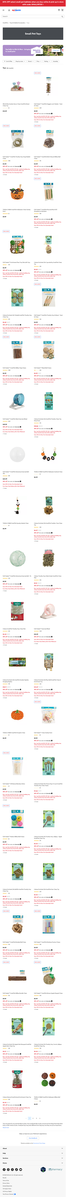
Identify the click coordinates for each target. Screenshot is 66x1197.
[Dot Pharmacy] (54, 1160)
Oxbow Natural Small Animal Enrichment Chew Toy (17, 1097)
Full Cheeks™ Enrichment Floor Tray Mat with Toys (16, 262)
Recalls (4, 1168)
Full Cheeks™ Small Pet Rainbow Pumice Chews (47, 942)
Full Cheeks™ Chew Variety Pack (43, 732)
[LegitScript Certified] (41, 1160)
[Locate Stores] (59, 10)
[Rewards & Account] (9, 10)
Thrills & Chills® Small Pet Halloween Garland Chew (48, 472)
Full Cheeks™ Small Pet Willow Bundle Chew (15, 993)
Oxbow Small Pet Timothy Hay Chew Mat (14, 629)
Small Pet (5, 23)
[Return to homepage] (16, 10)
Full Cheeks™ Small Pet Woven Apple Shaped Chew (48, 993)
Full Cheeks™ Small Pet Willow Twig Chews (14, 368)
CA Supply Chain (7, 1179)
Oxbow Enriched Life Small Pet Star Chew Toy (46, 889)
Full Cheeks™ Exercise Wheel (42, 629)
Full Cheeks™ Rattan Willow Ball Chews (13, 836)
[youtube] (20, 1160)
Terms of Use (6, 1171)
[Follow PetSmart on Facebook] (4, 1160)
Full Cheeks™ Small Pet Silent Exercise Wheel (15, 419)
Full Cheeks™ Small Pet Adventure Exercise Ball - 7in (17, 576)
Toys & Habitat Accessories (17, 23)
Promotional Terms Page (39, 1143)
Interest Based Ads (7, 1176)
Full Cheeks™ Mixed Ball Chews (42, 368)
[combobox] (33, 16)
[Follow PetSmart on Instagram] (8, 1160)
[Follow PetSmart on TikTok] (16, 1160)
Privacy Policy (6, 1173)
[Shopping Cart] (62, 10)
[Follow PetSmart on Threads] (12, 1160)
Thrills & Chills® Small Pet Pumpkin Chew (14, 732)
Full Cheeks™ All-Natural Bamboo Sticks (14, 784)
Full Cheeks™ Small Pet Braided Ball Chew (14, 942)
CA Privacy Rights (7, 1182)
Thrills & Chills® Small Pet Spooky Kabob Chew (16, 523)
